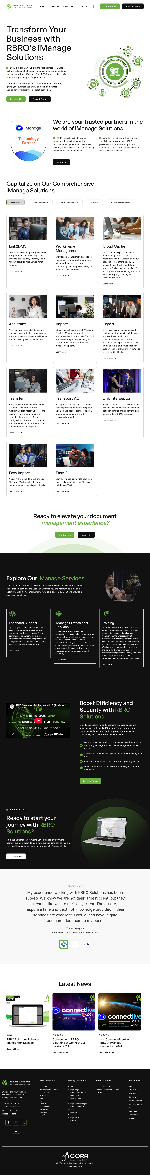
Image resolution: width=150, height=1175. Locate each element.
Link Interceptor (45, 1109)
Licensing (91, 1163)
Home (131, 1086)
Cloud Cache (44, 1092)
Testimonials (75, 886)
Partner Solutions (135, 1104)
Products (57, 1035)
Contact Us (82, 6)
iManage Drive (73, 1112)
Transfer (43, 1104)
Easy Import (44, 1112)
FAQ (130, 1108)
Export (42, 1101)
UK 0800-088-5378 (9, 1114)
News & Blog (134, 1111)
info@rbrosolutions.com (10, 1103)
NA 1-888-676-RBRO (9, 1110)
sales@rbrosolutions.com (11, 1107)
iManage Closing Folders (77, 1092)
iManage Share (73, 1115)
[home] (19, 6)
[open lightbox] (38, 720)
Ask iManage (72, 1087)
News (9, 1035)
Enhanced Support (103, 1087)
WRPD (81, 1166)
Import (42, 1098)
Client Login (110, 6)
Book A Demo (133, 6)
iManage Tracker (74, 1095)
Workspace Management (49, 1090)
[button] (42, 6)
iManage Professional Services (107, 1090)
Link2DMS (43, 1087)
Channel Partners (135, 1100)
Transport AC (44, 1106)
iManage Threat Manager (77, 1104)
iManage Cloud (73, 1118)
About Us (61, 162)
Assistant (43, 1095)
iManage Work (73, 1120)
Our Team (133, 1093)
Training (99, 1092)
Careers (132, 1118)
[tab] (15, 202)
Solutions (132, 1097)
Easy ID (42, 1115)
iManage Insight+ (74, 1090)
